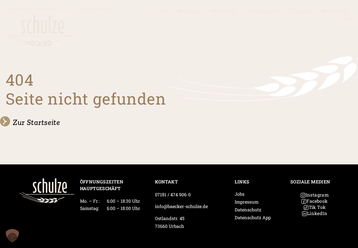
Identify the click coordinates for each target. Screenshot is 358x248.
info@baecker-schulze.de (181, 206)
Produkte (223, 11)
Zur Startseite (36, 122)
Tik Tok (317, 207)
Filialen (300, 11)
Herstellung (262, 11)
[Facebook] (304, 201)
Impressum (246, 202)
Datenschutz (248, 209)
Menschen (335, 11)
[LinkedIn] (304, 213)
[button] (12, 235)
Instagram (317, 195)
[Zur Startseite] (5, 121)
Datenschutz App (253, 217)
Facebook (317, 201)
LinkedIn (317, 213)
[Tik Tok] (306, 207)
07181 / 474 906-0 (173, 194)
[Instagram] (303, 195)
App (163, 11)
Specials (189, 11)
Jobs (348, 19)
